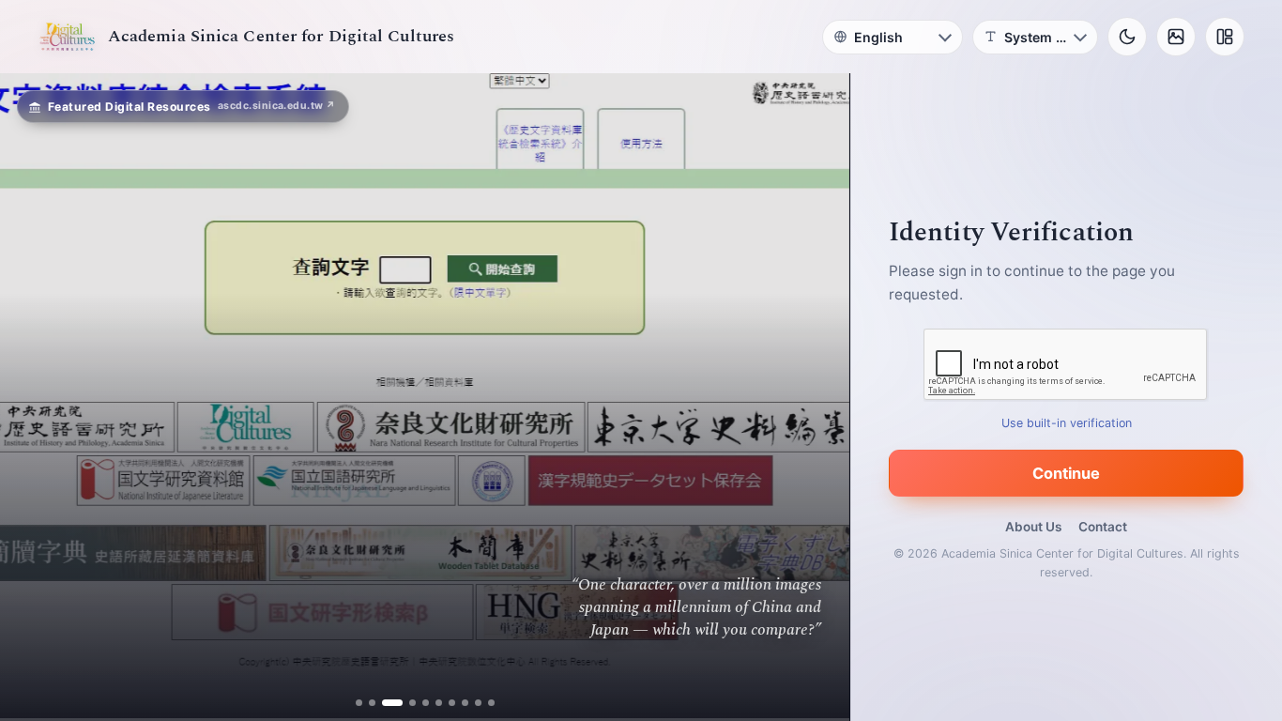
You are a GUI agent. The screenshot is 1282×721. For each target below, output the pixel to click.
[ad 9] (478, 702)
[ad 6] (438, 702)
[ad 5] (425, 702)
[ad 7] (452, 702)
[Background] (1176, 36)
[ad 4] (405, 702)
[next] (815, 397)
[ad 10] (491, 702)
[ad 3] (385, 702)
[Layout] (1224, 36)
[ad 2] (372, 702)
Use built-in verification (1066, 423)
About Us (1033, 526)
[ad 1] (359, 702)
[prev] (33, 397)
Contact (1102, 526)
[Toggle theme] (1127, 36)
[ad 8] (465, 702)
